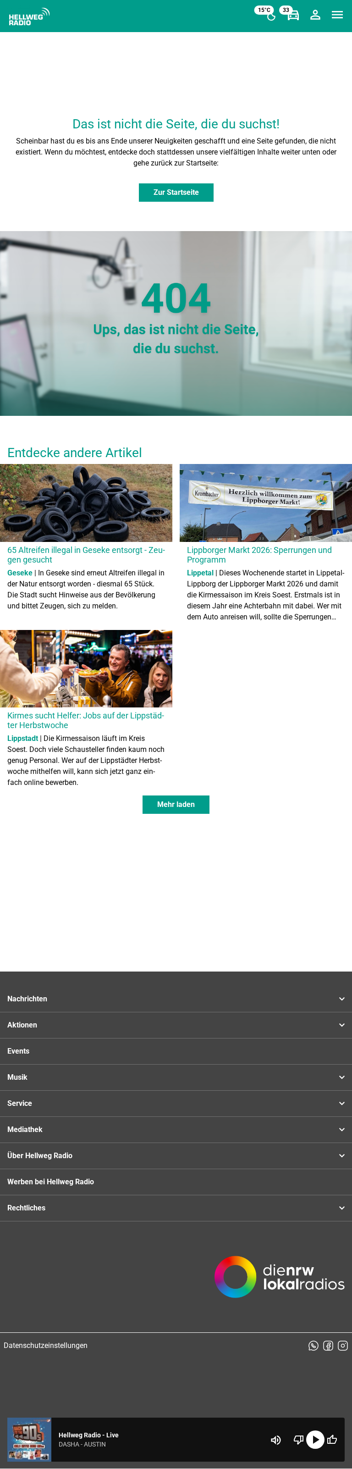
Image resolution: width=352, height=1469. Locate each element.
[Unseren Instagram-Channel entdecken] (342, 1345)
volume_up (276, 1440)
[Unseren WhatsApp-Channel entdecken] (313, 1345)
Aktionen (22, 1025)
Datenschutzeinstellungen (46, 1345)
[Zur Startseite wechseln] (29, 16)
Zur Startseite (176, 192)
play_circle (315, 1440)
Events (18, 1051)
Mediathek (25, 1129)
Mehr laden (176, 804)
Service (19, 1103)
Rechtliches (26, 1208)
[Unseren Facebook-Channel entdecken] (328, 1345)
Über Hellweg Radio (39, 1155)
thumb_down (298, 1439)
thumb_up (331, 1439)
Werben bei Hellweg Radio (50, 1181)
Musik (17, 1077)
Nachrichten (27, 998)
